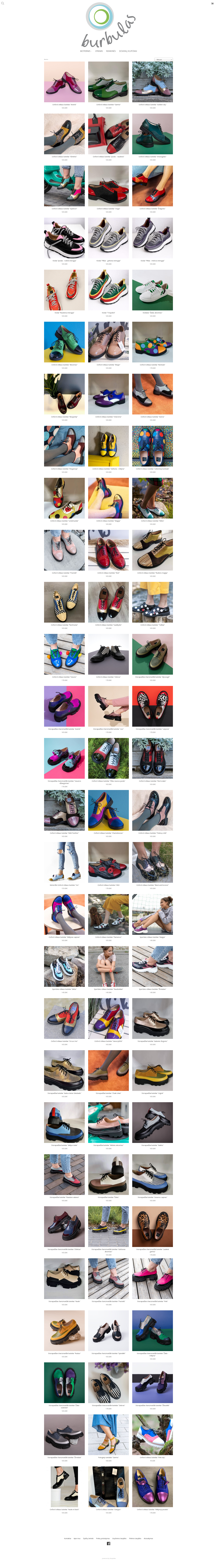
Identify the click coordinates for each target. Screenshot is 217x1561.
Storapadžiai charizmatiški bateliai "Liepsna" (152, 729)
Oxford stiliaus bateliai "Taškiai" (152, 625)
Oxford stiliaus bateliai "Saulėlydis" (108, 625)
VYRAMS (99, 51)
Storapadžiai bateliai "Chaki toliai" (108, 1093)
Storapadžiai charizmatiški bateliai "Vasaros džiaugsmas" (64, 782)
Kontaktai (67, 1538)
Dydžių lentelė (88, 1538)
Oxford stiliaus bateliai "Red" (108, 573)
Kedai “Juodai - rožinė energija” (64, 260)
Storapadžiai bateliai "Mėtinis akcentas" (108, 1145)
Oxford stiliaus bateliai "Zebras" (108, 677)
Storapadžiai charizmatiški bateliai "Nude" (64, 1301)
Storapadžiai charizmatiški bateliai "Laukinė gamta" (152, 1250)
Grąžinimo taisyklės (119, 1538)
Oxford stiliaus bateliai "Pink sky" (152, 1457)
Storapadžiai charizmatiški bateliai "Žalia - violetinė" (64, 1406)
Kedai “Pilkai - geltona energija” (109, 260)
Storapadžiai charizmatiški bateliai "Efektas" (64, 1249)
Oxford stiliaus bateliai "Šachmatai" (64, 625)
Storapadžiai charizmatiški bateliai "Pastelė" (108, 1301)
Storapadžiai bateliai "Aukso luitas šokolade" (64, 1093)
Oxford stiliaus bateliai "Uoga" (108, 208)
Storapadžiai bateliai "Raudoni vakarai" (64, 1197)
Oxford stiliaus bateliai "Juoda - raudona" (108, 156)
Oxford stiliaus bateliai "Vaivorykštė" (108, 1041)
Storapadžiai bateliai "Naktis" (153, 1145)
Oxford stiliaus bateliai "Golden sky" (152, 104)
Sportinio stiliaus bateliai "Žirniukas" (152, 989)
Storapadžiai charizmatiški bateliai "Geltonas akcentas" (108, 1250)
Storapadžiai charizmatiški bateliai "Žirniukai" (64, 1457)
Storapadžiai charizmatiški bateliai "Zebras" (108, 1405)
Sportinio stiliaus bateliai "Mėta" (64, 989)
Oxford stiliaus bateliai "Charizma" (108, 417)
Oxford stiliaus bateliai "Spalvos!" (64, 208)
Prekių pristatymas (103, 1538)
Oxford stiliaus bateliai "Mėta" (152, 521)
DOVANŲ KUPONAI (128, 51)
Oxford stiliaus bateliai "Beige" (108, 365)
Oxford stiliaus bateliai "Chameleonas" (108, 833)
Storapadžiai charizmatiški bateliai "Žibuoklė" (153, 1405)
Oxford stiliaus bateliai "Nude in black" (64, 1509)
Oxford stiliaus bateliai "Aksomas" (64, 365)
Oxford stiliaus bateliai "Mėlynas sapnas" (64, 937)
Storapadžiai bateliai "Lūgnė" (153, 1093)
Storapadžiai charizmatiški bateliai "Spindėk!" (108, 1353)
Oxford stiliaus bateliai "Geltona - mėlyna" (108, 469)
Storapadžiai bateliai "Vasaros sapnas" (152, 1197)
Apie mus (77, 1538)
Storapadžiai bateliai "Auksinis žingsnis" (153, 1041)
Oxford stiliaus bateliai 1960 (108, 885)
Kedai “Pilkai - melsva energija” (152, 260)
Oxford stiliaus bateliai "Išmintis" (64, 156)
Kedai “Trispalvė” (108, 313)
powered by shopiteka (109, 1558)
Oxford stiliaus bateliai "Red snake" (152, 781)
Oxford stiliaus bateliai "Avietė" (64, 104)
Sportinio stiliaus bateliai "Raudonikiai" (108, 989)
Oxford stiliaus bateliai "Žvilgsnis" (152, 208)
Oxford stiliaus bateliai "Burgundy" (64, 417)
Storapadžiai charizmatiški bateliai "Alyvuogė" (152, 677)
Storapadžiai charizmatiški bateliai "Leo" (108, 729)
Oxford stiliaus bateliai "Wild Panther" (64, 833)
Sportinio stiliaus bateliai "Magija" (152, 937)
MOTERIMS (85, 51)
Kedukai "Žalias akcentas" (152, 313)
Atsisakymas (148, 1538)
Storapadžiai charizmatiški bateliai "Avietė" (64, 729)
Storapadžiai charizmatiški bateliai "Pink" (152, 1301)
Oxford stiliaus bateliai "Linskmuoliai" (64, 521)
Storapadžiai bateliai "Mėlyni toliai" (64, 1145)
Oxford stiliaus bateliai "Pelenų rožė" (152, 833)
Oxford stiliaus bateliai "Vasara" (64, 677)
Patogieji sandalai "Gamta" (108, 1457)
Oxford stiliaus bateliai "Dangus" (108, 1509)
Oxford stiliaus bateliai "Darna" (152, 417)
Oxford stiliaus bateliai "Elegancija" (64, 469)
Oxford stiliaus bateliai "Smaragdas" (152, 156)
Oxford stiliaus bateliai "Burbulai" (152, 365)
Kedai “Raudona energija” (64, 313)
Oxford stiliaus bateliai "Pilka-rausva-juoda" (108, 781)
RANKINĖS (111, 51)
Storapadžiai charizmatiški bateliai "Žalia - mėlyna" (152, 1354)
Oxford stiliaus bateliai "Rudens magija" (152, 573)
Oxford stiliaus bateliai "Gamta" (108, 104)
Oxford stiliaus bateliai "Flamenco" (108, 937)
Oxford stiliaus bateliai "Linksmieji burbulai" (152, 469)
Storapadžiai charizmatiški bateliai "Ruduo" (64, 1353)
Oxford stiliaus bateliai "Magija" (108, 521)
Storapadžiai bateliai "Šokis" (108, 1197)
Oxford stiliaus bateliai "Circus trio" (64, 1041)
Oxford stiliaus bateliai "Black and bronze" (152, 885)
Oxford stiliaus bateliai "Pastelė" (64, 573)
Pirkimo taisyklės (135, 1538)
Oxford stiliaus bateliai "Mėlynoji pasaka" (152, 1509)
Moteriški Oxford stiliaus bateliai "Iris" (64, 885)
